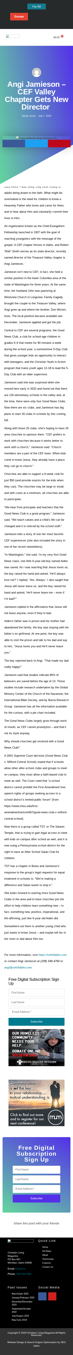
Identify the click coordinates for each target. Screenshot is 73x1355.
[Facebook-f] (33, 24)
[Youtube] (39, 24)
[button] (46, 37)
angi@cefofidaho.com (18, 967)
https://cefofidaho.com (53, 954)
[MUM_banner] (36, 1103)
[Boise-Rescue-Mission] (36, 1047)
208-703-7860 (23, 1273)
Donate (19, 16)
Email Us (20, 1268)
